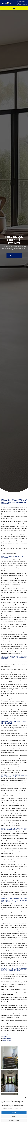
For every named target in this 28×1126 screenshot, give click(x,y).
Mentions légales (18, 1124)
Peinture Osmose (22, 1033)
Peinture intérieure (6, 1038)
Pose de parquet (6, 1036)
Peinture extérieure (6, 1040)
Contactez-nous (14, 256)
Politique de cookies (10, 1124)
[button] (26, 1097)
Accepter (14, 1112)
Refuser (14, 1116)
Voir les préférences (14, 1120)
